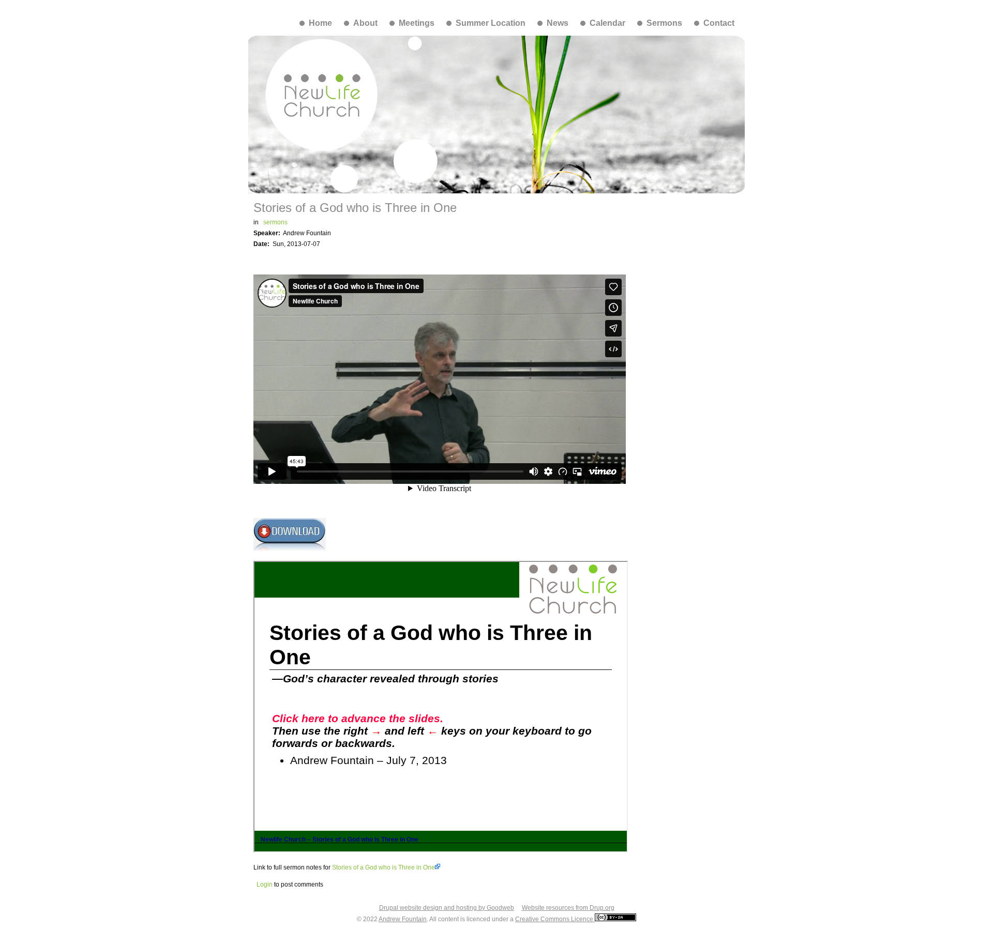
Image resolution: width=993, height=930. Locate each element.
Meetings (416, 23)
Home (320, 23)
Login (265, 884)
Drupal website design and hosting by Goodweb (446, 907)
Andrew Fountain (403, 919)
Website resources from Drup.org (568, 907)
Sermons (664, 23)
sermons (275, 222)
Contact (718, 23)
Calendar (607, 23)
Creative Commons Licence (555, 919)
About (365, 23)
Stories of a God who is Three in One (383, 867)
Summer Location (490, 23)
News (557, 23)
